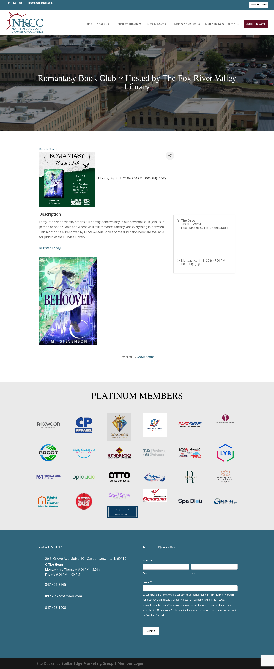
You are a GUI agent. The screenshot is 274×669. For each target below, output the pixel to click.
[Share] (170, 156)
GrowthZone (146, 357)
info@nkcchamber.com (63, 596)
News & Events (156, 24)
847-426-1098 (55, 607)
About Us (103, 24)
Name (147, 560)
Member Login (259, 4)
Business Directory (129, 24)
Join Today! (255, 24)
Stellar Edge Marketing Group (87, 663)
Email (147, 582)
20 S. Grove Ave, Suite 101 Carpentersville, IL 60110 (85, 558)
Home (88, 24)
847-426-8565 (55, 584)
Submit (151, 631)
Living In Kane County (220, 24)
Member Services (185, 24)
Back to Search (48, 149)
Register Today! (50, 248)
